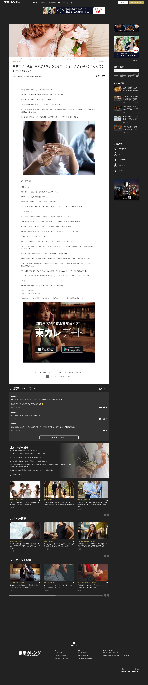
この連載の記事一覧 (17, 474)
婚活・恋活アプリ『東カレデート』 (112, 652)
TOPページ (57, 650)
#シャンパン (131, 76)
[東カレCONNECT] (74, 10)
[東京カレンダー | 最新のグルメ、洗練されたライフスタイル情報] (18, 2)
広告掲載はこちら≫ (135, 60)
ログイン (123, 2)
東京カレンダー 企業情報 (61, 658)
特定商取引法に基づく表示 (85, 658)
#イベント (138, 76)
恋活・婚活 (52, 2)
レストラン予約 (39, 2)
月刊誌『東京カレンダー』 (110, 650)
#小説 (133, 74)
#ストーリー (123, 76)
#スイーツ (117, 74)
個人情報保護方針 (83, 652)
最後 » (69, 376)
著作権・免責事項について (85, 655)
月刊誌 (62, 2)
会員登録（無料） (136, 2)
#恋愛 (138, 74)
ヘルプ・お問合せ (59, 652)
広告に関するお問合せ (60, 655)
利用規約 (80, 650)
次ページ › (61, 376)
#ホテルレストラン (125, 74)
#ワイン (116, 76)
